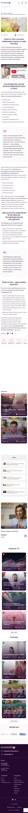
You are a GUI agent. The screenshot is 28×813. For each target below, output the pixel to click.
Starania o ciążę (17, 784)
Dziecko (16, 786)
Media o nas (16, 788)
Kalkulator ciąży (17, 780)
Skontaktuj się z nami (5, 782)
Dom (1, 13)
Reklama (3, 780)
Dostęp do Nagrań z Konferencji (9, 531)
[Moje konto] (18, 2)
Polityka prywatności (11, 807)
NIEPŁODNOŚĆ (5, 18)
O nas (2, 778)
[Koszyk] (22, 2)
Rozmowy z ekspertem (7, 13)
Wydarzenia (16, 790)
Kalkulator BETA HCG (19, 782)
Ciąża (15, 778)
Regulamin (19, 807)
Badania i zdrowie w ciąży (7, 394)
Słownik (16, 793)
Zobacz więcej (14, 632)
